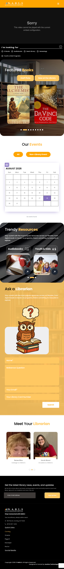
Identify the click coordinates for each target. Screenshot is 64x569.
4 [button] (24, 182)
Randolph (8, 543)
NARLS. (20, 562)
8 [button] (54, 182)
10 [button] (17, 187)
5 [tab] (33, 129)
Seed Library (30, 51)
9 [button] (9, 187)
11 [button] (24, 187)
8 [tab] (40, 129)
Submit (51, 405)
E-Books (7, 51)
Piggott (7, 539)
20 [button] (39, 193)
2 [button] (9, 182)
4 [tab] (30, 129)
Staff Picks (25, 78)
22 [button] (54, 193)
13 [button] (39, 187)
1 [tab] (21, 129)
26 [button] (32, 198)
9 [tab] (42, 129)
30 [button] (9, 203)
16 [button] (9, 193)
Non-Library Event (38, 154)
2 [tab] (25, 129)
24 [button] (17, 198)
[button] (58, 4)
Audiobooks (18, 51)
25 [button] (24, 198)
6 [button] (39, 182)
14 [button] (47, 187)
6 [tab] (35, 129)
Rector (7, 546)
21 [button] (47, 193)
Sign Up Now (52, 495)
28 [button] (47, 198)
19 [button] (32, 193)
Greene (7, 535)
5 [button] (32, 182)
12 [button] (32, 187)
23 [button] (9, 198)
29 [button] (54, 198)
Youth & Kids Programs (12, 56)
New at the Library (47, 78)
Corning (7, 531)
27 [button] (39, 198)
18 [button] (24, 193)
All (18, 154)
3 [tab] (28, 129)
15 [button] (54, 187)
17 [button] (17, 193)
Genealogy (43, 51)
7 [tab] (37, 129)
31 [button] (17, 203)
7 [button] (47, 182)
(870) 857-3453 (12, 524)
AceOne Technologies (52, 564)
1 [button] (54, 177)
